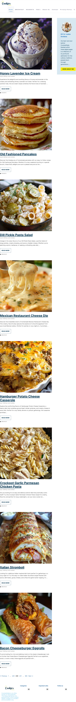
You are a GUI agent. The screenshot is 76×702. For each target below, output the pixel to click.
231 (20, 676)
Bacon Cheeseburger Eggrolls (22, 648)
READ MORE (5, 89)
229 (13, 676)
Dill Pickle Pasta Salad (16, 235)
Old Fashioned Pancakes (18, 154)
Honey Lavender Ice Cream (20, 73)
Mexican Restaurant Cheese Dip (24, 315)
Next (30, 676)
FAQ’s (38, 9)
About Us (46, 9)
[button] (74, 9)
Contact (55, 9)
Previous (3, 676)
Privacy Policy (66, 9)
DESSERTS (30, 9)
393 (26, 676)
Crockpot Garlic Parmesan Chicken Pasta (19, 484)
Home (11, 9)
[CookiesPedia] (7, 3)
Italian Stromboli (12, 567)
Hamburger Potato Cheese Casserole (20, 398)
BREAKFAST (19, 9)
